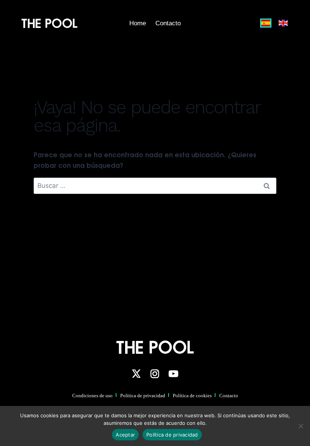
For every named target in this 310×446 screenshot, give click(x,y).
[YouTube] (173, 374)
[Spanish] (266, 23)
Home (137, 23)
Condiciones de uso (92, 395)
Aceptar (125, 435)
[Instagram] (154, 374)
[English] (281, 23)
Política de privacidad (142, 395)
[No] (300, 426)
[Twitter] (136, 374)
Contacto (168, 23)
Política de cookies (192, 395)
